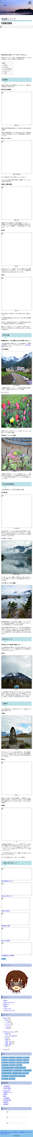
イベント (7, 1024)
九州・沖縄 (17, 1073)
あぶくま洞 (6, 1090)
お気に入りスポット (9, 1002)
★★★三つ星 (7, 1070)
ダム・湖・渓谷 (9, 1035)
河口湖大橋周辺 (8, 69)
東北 (5, 1075)
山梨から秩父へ (5, 910)
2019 (26, 1060)
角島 (4, 1096)
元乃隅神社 (6, 1098)
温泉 (6, 1045)
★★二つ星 (18, 1070)
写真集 (5, 1006)
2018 (19, 1060)
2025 (13, 1065)
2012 (5, 1057)
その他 (7, 1028)
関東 (12, 1078)
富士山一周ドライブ (7, 896)
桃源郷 (5, 65)
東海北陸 (13, 1075)
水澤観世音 (6, 1086)
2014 (20, 1057)
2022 (19, 1062)
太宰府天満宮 (7, 1088)
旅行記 (5, 1000)
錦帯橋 (5, 1094)
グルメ (7, 1026)
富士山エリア (7, 71)
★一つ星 (28, 1070)
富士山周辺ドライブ (7, 881)
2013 (12, 1057)
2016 (5, 1060)
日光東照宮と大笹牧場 (7, 955)
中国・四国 (6, 1073)
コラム (5, 1049)
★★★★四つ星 (20, 1067)
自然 (6, 1033)
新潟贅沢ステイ (7, 1092)
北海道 (26, 1073)
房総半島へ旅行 (5, 925)
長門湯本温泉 (7, 1100)
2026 (19, 1065)
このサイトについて (9, 1010)
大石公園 (6, 67)
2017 (12, 1060)
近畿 (5, 1078)
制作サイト (6, 1004)
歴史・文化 (8, 1041)
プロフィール (7, 1008)
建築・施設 (8, 1043)
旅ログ (4, 23)
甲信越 (22, 1075)
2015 (4, 958)
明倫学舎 (5, 1102)
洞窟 (6, 1039)
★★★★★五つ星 (8, 1067)
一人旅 (10, 23)
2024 (5, 1065)
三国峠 (5, 73)
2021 (12, 1062)
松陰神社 (5, 1104)
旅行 (6, 1020)
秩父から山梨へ (5, 940)
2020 (5, 1062)
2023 (26, 1062)
